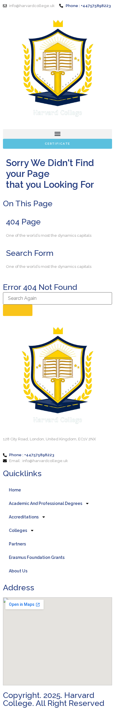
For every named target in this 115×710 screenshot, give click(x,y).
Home (15, 490)
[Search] (17, 310)
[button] (57, 134)
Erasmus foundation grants (37, 557)
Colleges (18, 530)
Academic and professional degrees (45, 503)
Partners (17, 544)
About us (18, 571)
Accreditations (24, 517)
